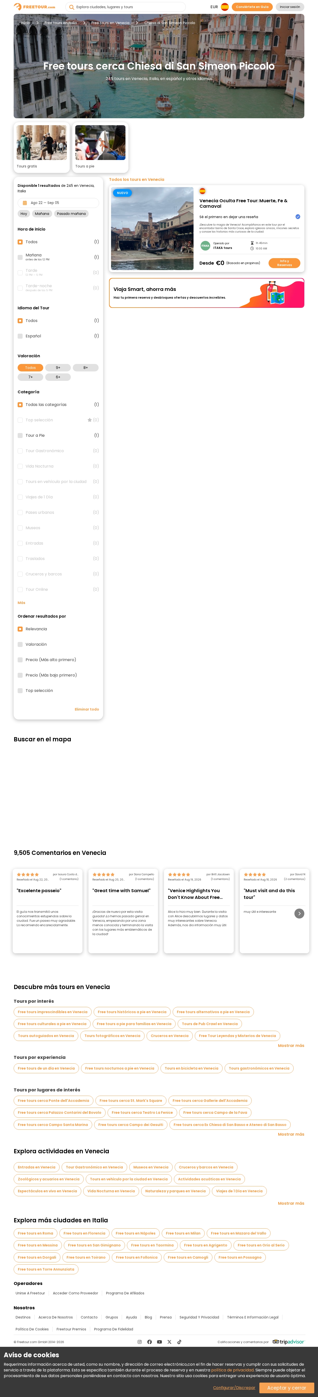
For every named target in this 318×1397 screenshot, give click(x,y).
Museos (62, 527)
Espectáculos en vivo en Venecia (47, 1191)
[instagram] (140, 1342)
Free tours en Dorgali (37, 1257)
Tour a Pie (62, 435)
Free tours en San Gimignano (94, 1245)
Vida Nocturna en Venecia (111, 1191)
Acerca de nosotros (56, 1317)
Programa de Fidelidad (113, 1329)
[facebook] (150, 1342)
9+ (58, 367)
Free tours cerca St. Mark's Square (131, 1100)
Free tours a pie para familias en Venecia (134, 1023)
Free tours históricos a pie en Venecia (132, 1011)
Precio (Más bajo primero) (51, 675)
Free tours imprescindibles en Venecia (52, 1011)
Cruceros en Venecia (170, 1035)
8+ (85, 367)
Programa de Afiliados (125, 1293)
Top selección (62, 420)
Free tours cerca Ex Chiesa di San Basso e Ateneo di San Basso (230, 1124)
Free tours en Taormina (152, 1245)
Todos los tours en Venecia (136, 179)
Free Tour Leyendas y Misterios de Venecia (237, 1035)
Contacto (89, 1317)
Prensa (166, 1317)
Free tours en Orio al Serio (261, 1245)
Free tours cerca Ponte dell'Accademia (53, 1100)
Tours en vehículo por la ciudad (62, 481)
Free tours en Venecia (110, 22)
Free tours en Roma (35, 1233)
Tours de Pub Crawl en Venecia (210, 1023)
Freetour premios (71, 1329)
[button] (42, 147)
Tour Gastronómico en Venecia (94, 1167)
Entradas (62, 543)
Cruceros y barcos (62, 574)
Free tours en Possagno (240, 1257)
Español (62, 336)
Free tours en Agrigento (205, 1245)
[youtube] (159, 1342)
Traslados (62, 558)
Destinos (23, 1317)
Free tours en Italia (61, 22)
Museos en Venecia (150, 1167)
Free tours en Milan (183, 1233)
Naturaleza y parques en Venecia (175, 1191)
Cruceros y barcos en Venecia (206, 1167)
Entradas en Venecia (36, 1167)
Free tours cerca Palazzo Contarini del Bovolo (59, 1112)
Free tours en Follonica (137, 1257)
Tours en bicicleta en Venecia (191, 1068)
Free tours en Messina (38, 1245)
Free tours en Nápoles (136, 1233)
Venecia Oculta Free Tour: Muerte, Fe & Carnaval (243, 203)
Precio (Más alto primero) (51, 659)
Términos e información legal (252, 1317)
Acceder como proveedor (75, 1293)
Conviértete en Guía (252, 7)
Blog (148, 1317)
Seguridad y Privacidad (199, 1317)
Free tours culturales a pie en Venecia (52, 1023)
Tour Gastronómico (62, 450)
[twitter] (169, 1342)
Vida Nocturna (62, 466)
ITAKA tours (222, 248)
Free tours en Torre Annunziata (46, 1269)
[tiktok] (179, 1342)
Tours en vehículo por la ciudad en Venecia (129, 1179)
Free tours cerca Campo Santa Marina (53, 1124)
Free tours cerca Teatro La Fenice (142, 1112)
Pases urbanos (62, 512)
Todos (30, 367)
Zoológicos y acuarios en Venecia (49, 1179)
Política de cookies (32, 1329)
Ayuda (131, 1317)
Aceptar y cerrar (286, 1388)
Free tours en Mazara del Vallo (238, 1233)
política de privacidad (232, 1370)
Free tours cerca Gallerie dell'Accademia (210, 1100)
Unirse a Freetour (30, 1293)
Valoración (36, 644)
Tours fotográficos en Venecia (112, 1035)
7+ (30, 377)
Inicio (25, 22)
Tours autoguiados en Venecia (46, 1035)
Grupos (112, 1317)
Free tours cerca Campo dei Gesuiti (130, 1124)
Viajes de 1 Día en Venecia (239, 1191)
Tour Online (62, 589)
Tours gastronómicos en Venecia (259, 1068)
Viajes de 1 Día (62, 497)
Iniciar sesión (290, 7)
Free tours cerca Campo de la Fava (215, 1112)
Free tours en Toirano (86, 1257)
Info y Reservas (284, 263)
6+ (58, 377)
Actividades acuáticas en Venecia (209, 1179)
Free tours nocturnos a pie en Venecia (119, 1068)
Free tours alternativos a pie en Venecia (213, 1011)
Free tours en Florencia (84, 1233)
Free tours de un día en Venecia (46, 1068)
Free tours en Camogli (188, 1257)
